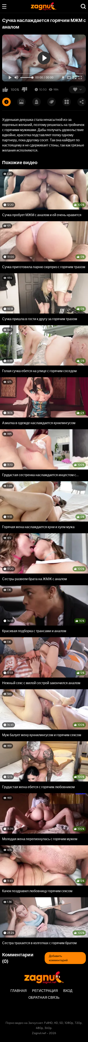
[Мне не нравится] (24, 89)
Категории (66, 102)
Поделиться (81, 102)
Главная (18, 991)
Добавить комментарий (58, 958)
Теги (51, 102)
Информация (6, 102)
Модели (36, 102)
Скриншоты (21, 102)
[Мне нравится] (5, 89)
